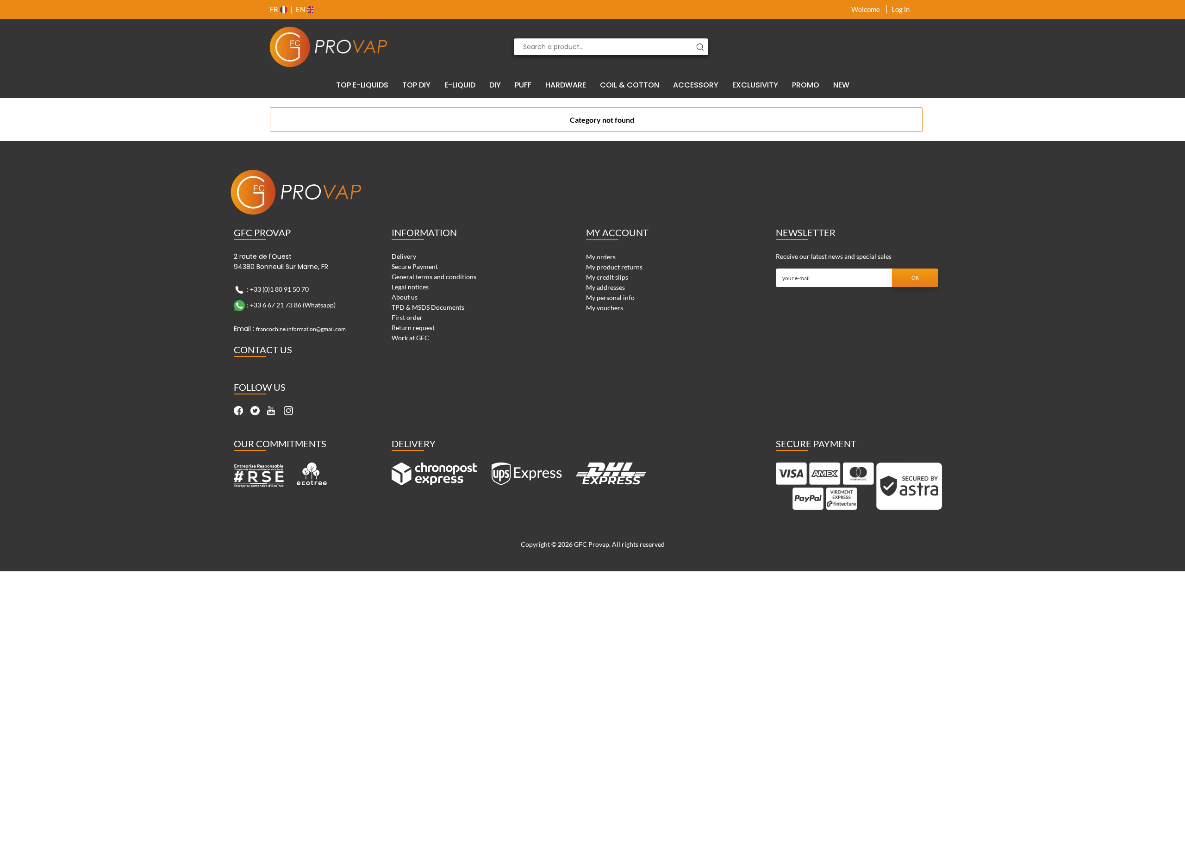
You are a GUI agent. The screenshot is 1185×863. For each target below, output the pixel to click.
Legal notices (410, 287)
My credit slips (607, 277)
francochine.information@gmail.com (301, 328)
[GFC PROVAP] (328, 47)
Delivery (404, 256)
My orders (601, 257)
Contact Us (263, 349)
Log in (901, 9)
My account (617, 232)
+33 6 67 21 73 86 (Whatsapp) (293, 305)
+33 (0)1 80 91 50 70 (279, 289)
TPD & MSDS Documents (428, 307)
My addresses (605, 287)
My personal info (610, 297)
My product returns (614, 267)
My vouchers (604, 308)
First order (407, 317)
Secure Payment (415, 266)
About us (405, 297)
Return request (413, 327)
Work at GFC (410, 338)
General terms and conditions (434, 277)
